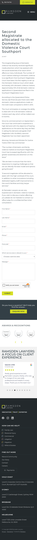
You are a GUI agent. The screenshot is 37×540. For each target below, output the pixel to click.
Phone (4, 235)
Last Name (6, 218)
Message (5, 262)
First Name (6, 209)
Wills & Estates (10, 445)
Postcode (5, 244)
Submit (7, 293)
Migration (8, 442)
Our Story (5, 460)
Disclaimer (10, 531)
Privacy (4, 531)
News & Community (9, 457)
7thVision (23, 531)
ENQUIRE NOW (18, 311)
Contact (5, 463)
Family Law (9, 430)
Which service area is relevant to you (14, 253)
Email (4, 226)
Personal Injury (10, 433)
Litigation (8, 439)
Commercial (9, 436)
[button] (15, 342)
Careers (5, 466)
